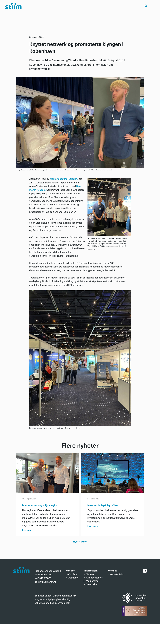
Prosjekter (91, 584)
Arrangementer (94, 577)
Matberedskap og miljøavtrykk (39, 505)
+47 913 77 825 (43, 578)
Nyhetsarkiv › (80, 541)
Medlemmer (92, 580)
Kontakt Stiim (117, 574)
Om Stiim (73, 574)
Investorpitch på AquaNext (102, 505)
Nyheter (90, 574)
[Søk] (145, 6)
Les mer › (27, 530)
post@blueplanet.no (45, 581)
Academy (73, 577)
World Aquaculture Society (64, 178)
